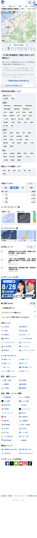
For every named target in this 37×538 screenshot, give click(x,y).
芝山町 (27, 139)
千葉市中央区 (7, 105)
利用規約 (9, 496)
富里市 (32, 122)
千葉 (26, 6)
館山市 (5, 153)
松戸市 (18, 112)
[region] (18, 27)
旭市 (23, 133)
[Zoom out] (3, 27)
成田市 (30, 112)
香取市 (5, 136)
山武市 (11, 136)
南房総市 (19, 156)
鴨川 (6, 202)
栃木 (9, 170)
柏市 (18, 115)
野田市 (24, 112)
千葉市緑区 (16, 109)
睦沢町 (19, 143)
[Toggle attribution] (3, 41)
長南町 (11, 146)
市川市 (5, 112)
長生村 (25, 143)
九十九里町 (19, 139)
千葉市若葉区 (7, 109)
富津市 (5, 156)
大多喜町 (5, 160)
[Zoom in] (3, 24)
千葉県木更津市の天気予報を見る (18, 80)
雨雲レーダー (12, 6)
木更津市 (12, 153)
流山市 (30, 115)
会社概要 (3, 496)
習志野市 (12, 115)
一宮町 (13, 143)
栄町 (12, 125)
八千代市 (5, 119)
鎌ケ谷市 (20, 119)
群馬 (14, 170)
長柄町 (5, 146)
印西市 (19, 122)
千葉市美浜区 (26, 109)
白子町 (32, 143)
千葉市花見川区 (17, 105)
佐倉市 (5, 115)
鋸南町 (19, 160)
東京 (29, 170)
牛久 (6, 195)
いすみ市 (27, 156)
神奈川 (5, 174)
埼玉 (19, 170)
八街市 (13, 122)
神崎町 (27, 136)
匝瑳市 (29, 133)
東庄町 (11, 139)
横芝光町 (5, 143)
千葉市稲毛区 (28, 105)
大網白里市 (19, 136)
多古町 (5, 139)
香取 (6, 198)
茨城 (4, 170)
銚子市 (5, 133)
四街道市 (5, 122)
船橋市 (11, 112)
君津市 (32, 153)
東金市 (18, 133)
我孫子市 (13, 119)
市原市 (24, 115)
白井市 (25, 122)
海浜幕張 (5, 98)
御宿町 (13, 160)
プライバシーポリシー (20, 496)
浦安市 (28, 119)
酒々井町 (5, 125)
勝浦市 (19, 153)
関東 (20, 6)
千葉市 (13, 98)
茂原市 (11, 133)
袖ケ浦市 (12, 156)
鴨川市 (25, 153)
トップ (3, 6)
